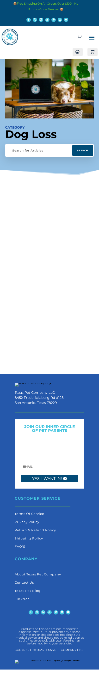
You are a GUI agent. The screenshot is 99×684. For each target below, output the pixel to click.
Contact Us (24, 582)
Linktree (22, 599)
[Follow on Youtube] (66, 20)
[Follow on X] (35, 20)
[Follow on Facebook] (28, 20)
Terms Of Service (29, 514)
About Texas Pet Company (38, 574)
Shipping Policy (29, 538)
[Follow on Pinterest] (53, 20)
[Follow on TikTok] (47, 20)
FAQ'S (20, 546)
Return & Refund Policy (35, 530)
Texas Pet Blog (28, 591)
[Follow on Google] (60, 20)
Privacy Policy (27, 522)
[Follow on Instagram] (41, 20)
